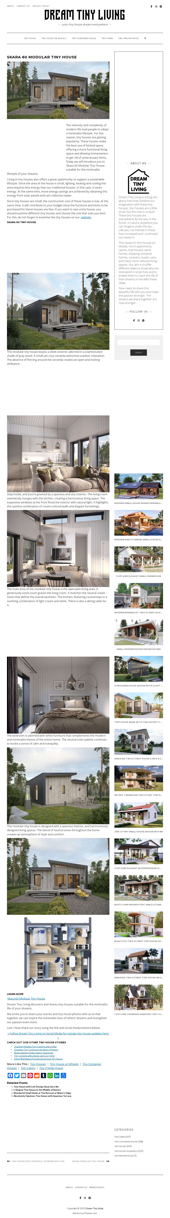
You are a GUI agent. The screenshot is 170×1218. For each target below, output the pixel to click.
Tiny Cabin (107, 38)
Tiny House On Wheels (125, 1151)
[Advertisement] (35, 146)
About (10, 6)
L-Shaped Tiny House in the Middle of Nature (37, 1090)
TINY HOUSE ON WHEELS (54, 38)
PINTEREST (90, 1199)
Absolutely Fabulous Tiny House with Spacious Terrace (42, 1096)
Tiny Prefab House (128, 38)
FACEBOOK (80, 1199)
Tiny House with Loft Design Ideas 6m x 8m (36, 1086)
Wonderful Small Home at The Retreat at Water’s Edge (42, 1093)
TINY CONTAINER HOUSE (84, 38)
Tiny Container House (125, 1141)
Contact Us (23, 6)
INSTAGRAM (85, 1199)
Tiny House (120, 1146)
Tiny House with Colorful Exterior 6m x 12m (38, 1161)
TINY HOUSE (30, 38)
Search (138, 352)
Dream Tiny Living (94, 1208)
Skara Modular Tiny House (88, 1161)
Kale (75, 1213)
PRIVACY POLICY (41, 6)
